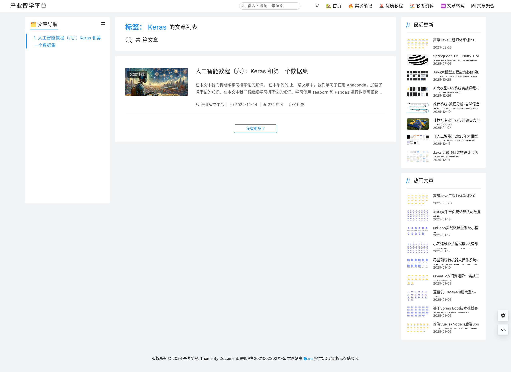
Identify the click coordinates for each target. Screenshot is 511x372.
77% (503, 329)
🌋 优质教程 (391, 5)
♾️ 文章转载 (453, 5)
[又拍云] (307, 358)
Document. (229, 358)
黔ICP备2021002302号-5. (263, 358)
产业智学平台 (212, 104)
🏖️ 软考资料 (422, 5)
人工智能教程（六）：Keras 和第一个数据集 (251, 71)
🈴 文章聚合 (482, 5)
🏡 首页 (333, 5)
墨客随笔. (191, 358)
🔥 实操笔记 (360, 5)
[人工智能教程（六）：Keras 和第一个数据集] (156, 87)
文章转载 (137, 74)
